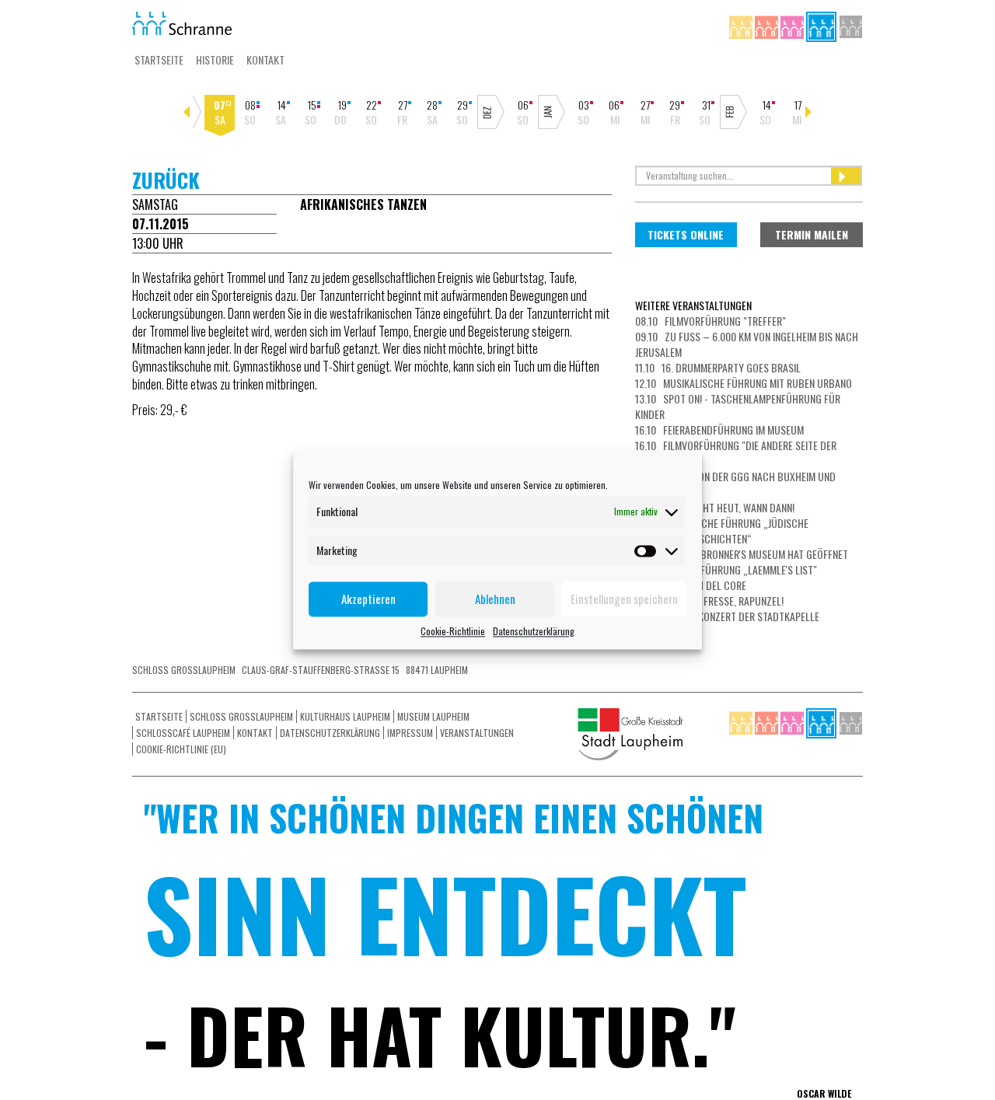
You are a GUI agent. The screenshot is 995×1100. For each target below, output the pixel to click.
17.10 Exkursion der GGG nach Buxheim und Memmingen (735, 484)
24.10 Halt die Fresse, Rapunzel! (709, 600)
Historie (215, 59)
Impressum (410, 732)
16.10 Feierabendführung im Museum (719, 429)
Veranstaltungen (477, 732)
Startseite (158, 59)
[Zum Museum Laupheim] (793, 25)
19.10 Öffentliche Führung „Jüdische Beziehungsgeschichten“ (721, 531)
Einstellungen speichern (624, 598)
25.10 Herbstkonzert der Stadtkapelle (727, 616)
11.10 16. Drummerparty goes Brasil (718, 367)
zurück (166, 180)
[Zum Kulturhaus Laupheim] (767, 25)
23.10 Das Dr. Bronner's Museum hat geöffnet (741, 554)
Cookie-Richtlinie (453, 630)
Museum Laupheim (433, 716)
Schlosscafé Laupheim (183, 732)
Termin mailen (811, 234)
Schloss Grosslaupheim (241, 716)
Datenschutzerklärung (533, 630)
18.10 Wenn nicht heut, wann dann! (714, 507)
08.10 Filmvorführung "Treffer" (710, 321)
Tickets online (686, 234)
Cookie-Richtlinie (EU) (181, 749)
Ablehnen (495, 598)
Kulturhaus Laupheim (345, 716)
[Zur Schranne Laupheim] (822, 25)
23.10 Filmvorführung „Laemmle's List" (726, 569)
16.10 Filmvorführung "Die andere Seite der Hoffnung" (735, 453)
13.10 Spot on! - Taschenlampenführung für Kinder (737, 406)
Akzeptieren (368, 598)
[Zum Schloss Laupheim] (742, 25)
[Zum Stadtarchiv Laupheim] (851, 25)
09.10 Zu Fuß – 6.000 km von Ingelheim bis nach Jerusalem (746, 344)
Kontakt (265, 59)
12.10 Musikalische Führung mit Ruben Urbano (743, 383)
